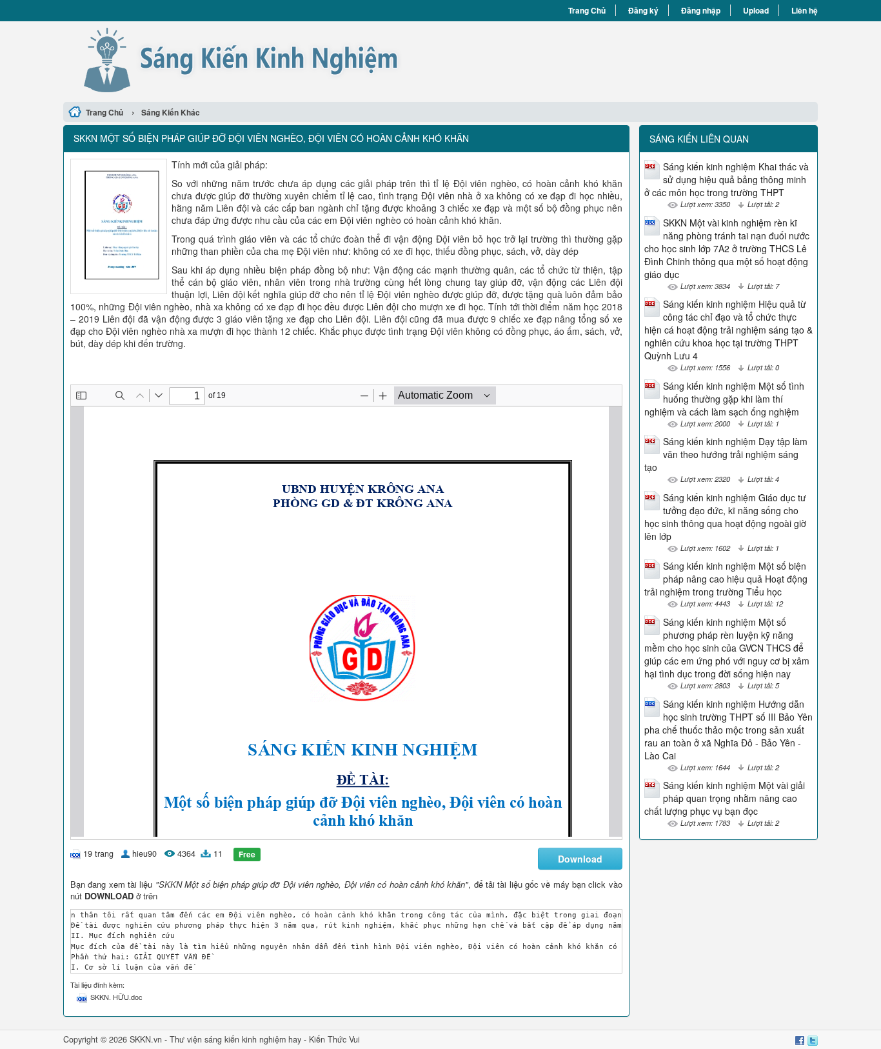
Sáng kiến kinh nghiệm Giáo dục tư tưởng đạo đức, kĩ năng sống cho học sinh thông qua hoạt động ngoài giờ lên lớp (725, 517)
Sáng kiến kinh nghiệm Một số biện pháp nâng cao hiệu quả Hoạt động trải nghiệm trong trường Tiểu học (725, 578)
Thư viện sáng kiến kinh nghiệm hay (235, 1039)
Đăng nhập (700, 10)
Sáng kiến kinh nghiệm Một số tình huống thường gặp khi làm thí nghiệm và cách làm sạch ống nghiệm (724, 398)
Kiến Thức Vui (334, 1039)
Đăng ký (643, 10)
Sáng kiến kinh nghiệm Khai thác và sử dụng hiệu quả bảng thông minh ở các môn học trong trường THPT (726, 179)
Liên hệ (804, 10)
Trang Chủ (587, 10)
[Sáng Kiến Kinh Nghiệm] (251, 60)
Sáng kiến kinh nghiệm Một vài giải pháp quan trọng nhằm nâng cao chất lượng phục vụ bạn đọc (724, 798)
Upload (756, 10)
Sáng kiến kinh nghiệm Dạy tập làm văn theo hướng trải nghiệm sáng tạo (725, 454)
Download (580, 858)
